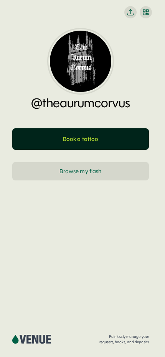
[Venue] (31, 339)
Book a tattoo (81, 139)
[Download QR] (146, 12)
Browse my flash (80, 171)
